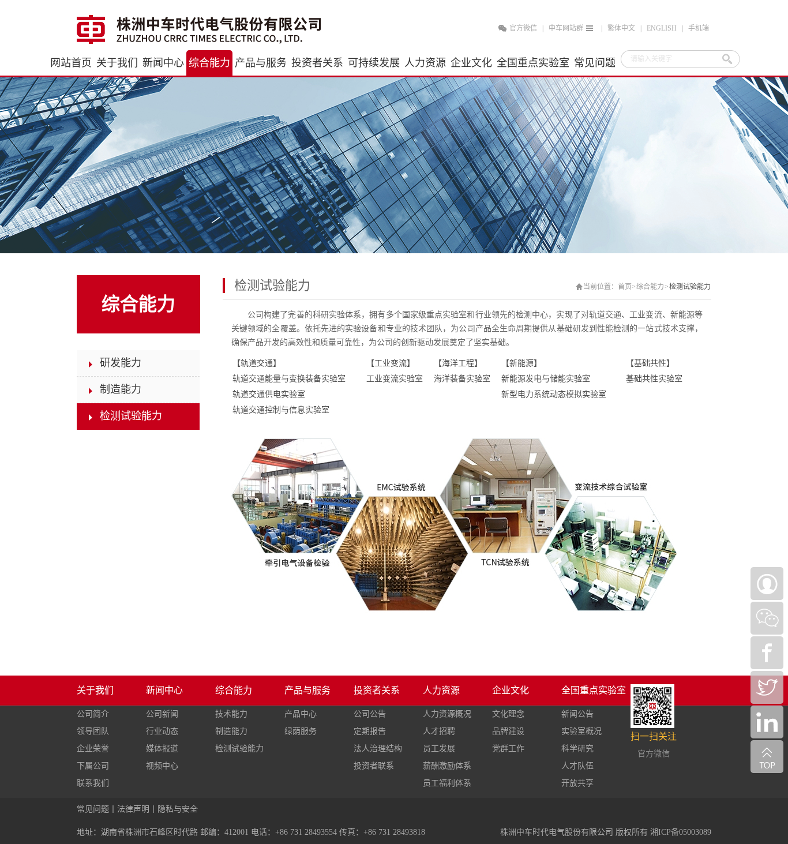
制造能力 (231, 731)
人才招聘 (439, 731)
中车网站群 (566, 28)
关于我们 (95, 690)
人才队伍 (577, 766)
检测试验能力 (690, 287)
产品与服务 (307, 690)
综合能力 (650, 287)
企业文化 (510, 690)
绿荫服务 (300, 731)
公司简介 (93, 714)
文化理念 (508, 714)
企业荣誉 (93, 748)
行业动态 (162, 731)
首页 (625, 287)
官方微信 (523, 28)
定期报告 (370, 731)
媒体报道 (162, 748)
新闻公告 (577, 714)
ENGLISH (662, 28)
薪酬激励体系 (447, 766)
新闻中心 (164, 690)
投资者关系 (377, 690)
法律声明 (133, 809)
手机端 (698, 28)
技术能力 (231, 714)
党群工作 (508, 748)
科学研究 (577, 748)
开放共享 (577, 783)
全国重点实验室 (593, 690)
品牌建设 (508, 731)
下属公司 (93, 766)
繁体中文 (621, 28)
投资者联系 (374, 766)
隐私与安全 (177, 809)
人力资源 (441, 690)
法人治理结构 (378, 748)
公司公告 (370, 714)
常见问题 (93, 809)
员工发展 (439, 748)
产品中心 (300, 714)
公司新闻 (162, 714)
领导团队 (93, 731)
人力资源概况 (447, 714)
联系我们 (93, 783)
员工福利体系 (447, 783)
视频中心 (162, 766)
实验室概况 (581, 731)
